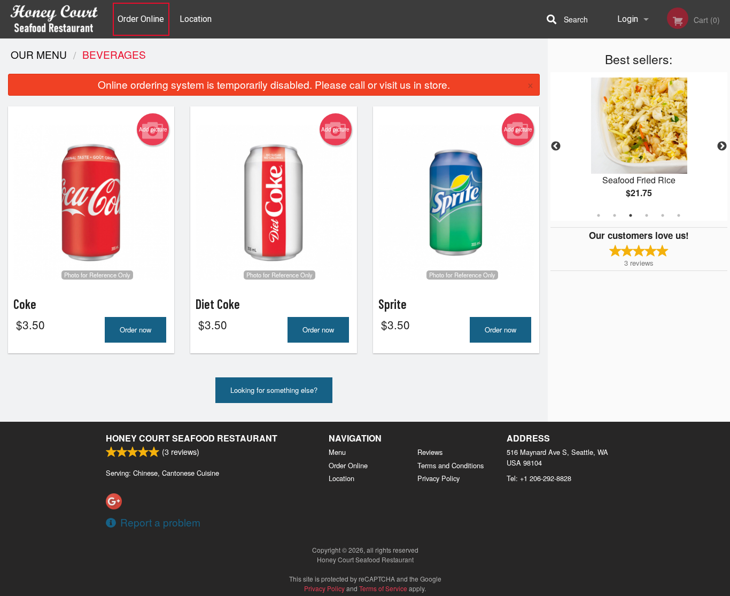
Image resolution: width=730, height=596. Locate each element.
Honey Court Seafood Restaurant (191, 438)
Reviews (429, 452)
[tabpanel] (639, 146)
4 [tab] (646, 215)
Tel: (539, 478)
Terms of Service (383, 588)
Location (196, 19)
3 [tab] (630, 215)
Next (722, 146)
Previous (555, 146)
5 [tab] (662, 215)
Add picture (153, 129)
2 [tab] (614, 215)
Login (627, 19)
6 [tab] (678, 215)
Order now (135, 329)
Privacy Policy (438, 478)
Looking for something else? (273, 390)
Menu (337, 452)
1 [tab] (598, 215)
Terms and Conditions (450, 465)
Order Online (141, 19)
